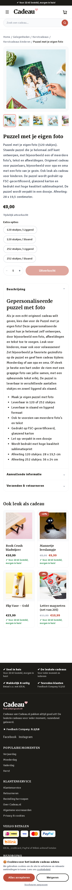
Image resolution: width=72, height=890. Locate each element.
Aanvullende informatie (36, 474)
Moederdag (10, 759)
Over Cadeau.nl (12, 804)
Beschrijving (36, 289)
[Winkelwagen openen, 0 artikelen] (65, 12)
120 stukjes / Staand (19, 239)
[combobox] (36, 23)
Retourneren (10, 793)
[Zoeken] (65, 23)
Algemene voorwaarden (17, 810)
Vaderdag (8, 765)
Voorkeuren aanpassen (36, 884)
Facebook (9, 737)
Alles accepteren (19, 877)
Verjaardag (9, 754)
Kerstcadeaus (40, 37)
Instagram (26, 737)
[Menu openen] (7, 12)
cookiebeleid (43, 869)
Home (6, 37)
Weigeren (53, 877)
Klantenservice (12, 787)
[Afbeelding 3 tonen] (38, 120)
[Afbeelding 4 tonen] (52, 120)
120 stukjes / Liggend (20, 229)
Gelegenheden (21, 37)
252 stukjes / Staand (19, 258)
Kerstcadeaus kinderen (16, 41)
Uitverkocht (47, 271)
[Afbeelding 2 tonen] (24, 120)
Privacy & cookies (14, 815)
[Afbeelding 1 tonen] (9, 120)
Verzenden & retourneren (36, 486)
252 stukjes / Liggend (20, 249)
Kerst (6, 771)
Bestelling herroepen (15, 799)
